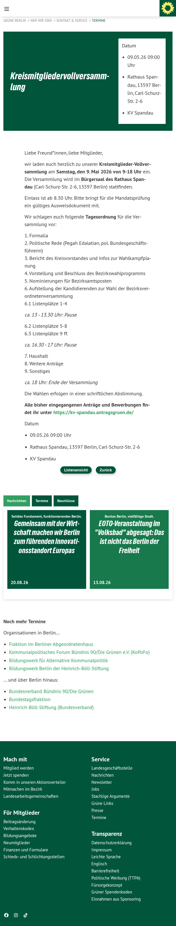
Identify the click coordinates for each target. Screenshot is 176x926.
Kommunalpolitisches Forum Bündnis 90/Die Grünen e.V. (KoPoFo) (79, 652)
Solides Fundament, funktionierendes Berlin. (46, 516)
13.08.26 (102, 582)
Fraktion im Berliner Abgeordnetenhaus (51, 644)
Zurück (106, 470)
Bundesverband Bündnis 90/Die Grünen (51, 691)
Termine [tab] (42, 500)
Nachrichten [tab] (16, 500)
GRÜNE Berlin (15, 20)
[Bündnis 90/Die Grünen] (168, 8)
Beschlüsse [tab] (66, 500)
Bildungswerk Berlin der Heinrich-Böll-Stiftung (59, 668)
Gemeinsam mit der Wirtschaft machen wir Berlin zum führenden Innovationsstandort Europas (47, 537)
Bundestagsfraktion (29, 699)
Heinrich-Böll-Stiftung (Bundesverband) (51, 707)
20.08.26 (19, 582)
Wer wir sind (41, 20)
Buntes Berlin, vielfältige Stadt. (129, 516)
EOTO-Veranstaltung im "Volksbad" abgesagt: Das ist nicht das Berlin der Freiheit (129, 537)
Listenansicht (76, 470)
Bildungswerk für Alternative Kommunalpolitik (58, 660)
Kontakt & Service (72, 20)
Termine (98, 20)
